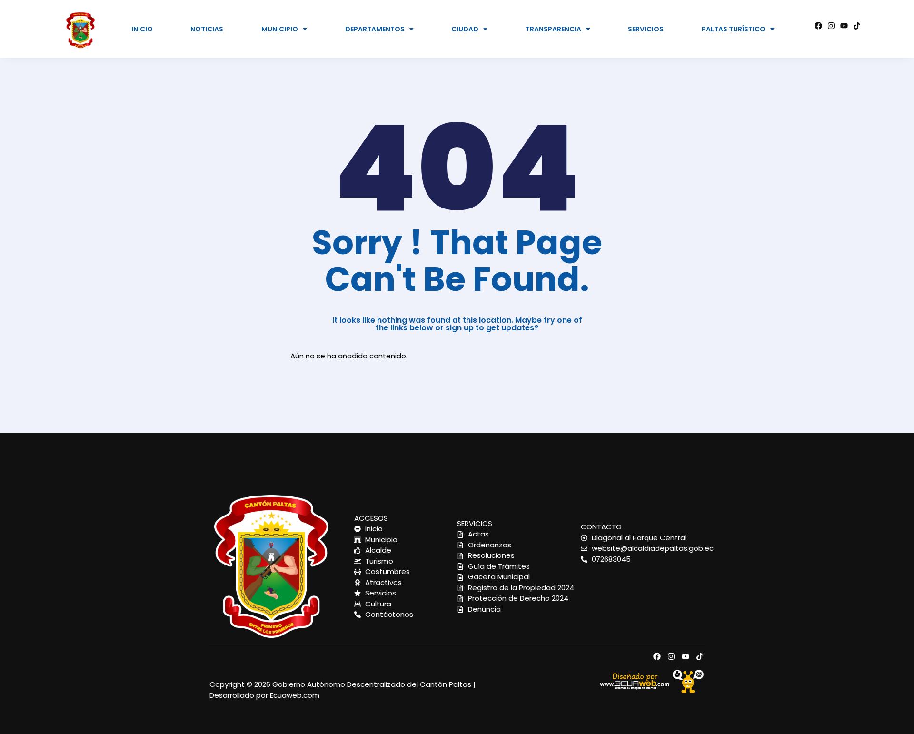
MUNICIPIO (279, 29)
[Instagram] (831, 26)
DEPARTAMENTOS (375, 29)
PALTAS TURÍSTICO (733, 29)
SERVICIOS (646, 29)
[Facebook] (818, 26)
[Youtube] (844, 26)
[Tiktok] (857, 26)
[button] (284, 29)
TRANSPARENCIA (553, 29)
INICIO (142, 29)
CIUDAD (464, 29)
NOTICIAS (206, 29)
